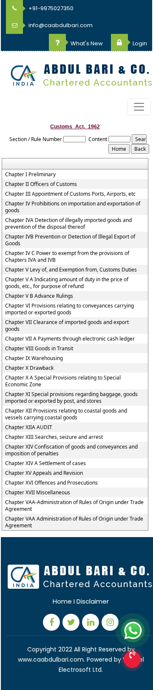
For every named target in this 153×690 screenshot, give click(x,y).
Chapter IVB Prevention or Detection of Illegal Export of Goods (70, 240)
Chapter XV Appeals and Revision (44, 473)
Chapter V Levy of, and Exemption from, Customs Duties (71, 269)
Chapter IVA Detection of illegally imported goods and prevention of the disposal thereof (68, 223)
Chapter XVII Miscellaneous (37, 492)
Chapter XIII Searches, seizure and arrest (54, 437)
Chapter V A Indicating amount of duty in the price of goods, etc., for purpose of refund (66, 283)
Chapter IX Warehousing (34, 358)
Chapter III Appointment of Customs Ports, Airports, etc (70, 194)
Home (62, 601)
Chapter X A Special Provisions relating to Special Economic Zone (63, 381)
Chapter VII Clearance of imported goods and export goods (67, 326)
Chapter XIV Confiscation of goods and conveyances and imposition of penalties (71, 450)
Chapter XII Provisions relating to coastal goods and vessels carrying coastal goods (66, 414)
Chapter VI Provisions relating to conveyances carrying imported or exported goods (69, 309)
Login (139, 43)
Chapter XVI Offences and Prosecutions (51, 482)
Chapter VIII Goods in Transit (39, 348)
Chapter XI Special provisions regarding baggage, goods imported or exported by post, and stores (71, 398)
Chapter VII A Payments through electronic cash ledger (70, 338)
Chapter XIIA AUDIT (28, 427)
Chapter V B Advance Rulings (39, 296)
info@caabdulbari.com (60, 25)
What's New (86, 43)
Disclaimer (92, 601)
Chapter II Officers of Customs (41, 184)
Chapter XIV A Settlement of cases (45, 463)
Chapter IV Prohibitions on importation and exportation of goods (72, 207)
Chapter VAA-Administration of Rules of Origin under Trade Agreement (74, 506)
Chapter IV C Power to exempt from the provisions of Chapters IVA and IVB (67, 256)
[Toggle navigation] (139, 106)
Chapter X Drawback (29, 368)
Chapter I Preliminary (30, 174)
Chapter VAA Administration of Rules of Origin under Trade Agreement (74, 522)
